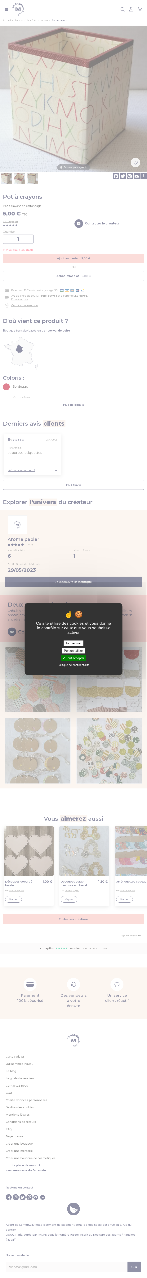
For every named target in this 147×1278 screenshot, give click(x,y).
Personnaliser (73, 650)
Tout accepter (74, 658)
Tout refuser (73, 643)
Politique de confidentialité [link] (73, 664)
